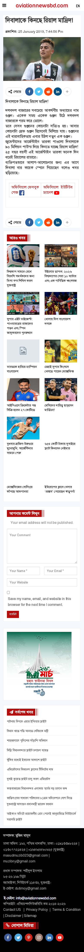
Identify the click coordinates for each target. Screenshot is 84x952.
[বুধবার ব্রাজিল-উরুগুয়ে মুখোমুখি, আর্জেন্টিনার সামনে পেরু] (23, 428)
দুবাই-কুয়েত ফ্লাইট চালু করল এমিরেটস (28, 779)
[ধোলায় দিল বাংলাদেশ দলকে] (61, 303)
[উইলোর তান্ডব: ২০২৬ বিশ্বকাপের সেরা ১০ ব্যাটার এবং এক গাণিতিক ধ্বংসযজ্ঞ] (61, 255)
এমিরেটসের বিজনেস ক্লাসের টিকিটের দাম (30, 769)
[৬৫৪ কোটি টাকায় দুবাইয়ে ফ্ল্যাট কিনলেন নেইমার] (61, 428)
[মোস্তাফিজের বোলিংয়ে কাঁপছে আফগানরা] (23, 471)
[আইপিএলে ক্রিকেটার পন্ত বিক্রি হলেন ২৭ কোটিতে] (23, 389)
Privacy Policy (37, 909)
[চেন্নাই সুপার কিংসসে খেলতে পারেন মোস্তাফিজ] (61, 350)
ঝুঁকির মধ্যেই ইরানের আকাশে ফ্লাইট (27, 760)
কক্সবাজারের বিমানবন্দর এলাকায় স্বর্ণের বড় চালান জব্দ (37, 788)
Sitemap (30, 915)
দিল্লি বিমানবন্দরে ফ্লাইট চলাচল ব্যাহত (27, 750)
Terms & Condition (66, 909)
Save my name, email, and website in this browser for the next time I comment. (39, 601)
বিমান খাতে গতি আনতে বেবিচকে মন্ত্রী (27, 731)
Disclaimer (13, 915)
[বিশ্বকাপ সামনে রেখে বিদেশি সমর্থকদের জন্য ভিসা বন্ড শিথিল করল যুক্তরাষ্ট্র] (23, 255)
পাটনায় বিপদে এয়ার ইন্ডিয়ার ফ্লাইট (26, 721)
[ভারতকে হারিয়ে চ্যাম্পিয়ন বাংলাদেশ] (23, 350)
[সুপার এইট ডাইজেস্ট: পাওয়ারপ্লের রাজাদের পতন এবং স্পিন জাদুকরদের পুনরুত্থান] (23, 303)
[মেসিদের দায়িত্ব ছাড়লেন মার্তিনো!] (61, 389)
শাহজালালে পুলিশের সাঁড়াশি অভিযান (27, 740)
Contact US (12, 909)
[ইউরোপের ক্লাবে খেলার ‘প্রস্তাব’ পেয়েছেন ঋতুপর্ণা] (61, 471)
